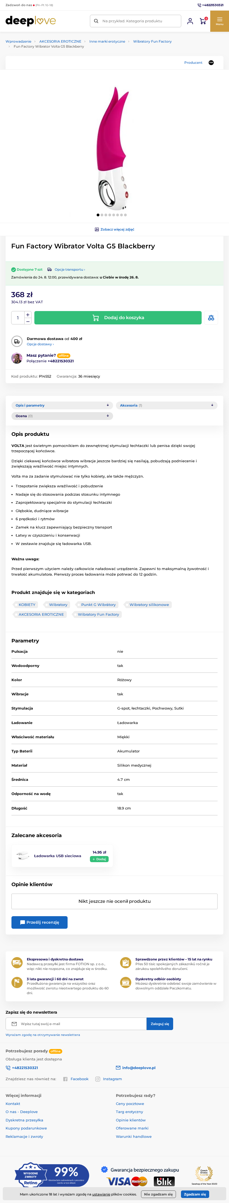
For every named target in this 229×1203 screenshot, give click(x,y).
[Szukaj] (96, 21)
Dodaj (101, 859)
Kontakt (13, 1103)
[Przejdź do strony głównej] (31, 21)
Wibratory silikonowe (149, 604)
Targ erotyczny (129, 1111)
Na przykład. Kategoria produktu (132, 21)
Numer (18, 317)
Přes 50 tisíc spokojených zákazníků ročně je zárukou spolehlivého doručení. (172, 966)
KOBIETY (27, 604)
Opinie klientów (131, 1120)
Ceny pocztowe (130, 1103)
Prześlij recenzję (42, 922)
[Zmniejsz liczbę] (28, 321)
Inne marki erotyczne (107, 41)
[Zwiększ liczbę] (28, 314)
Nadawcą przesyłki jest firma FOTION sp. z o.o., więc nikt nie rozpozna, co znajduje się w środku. (67, 966)
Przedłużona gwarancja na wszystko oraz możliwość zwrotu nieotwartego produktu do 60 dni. (68, 988)
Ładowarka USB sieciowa (57, 856)
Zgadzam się (195, 1194)
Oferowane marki (132, 1128)
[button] (219, 21)
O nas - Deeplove (22, 1111)
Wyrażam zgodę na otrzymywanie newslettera (43, 1035)
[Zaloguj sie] (190, 21)
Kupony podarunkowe (26, 1128)
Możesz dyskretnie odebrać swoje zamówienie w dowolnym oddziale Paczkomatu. (175, 985)
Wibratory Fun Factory (152, 41)
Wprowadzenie (18, 41)
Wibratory (58, 604)
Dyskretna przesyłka (24, 1120)
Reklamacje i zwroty (24, 1136)
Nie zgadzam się (158, 1194)
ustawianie (101, 1194)
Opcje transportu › (70, 269)
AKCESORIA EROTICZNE (60, 41)
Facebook (80, 1079)
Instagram (112, 1079)
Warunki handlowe (134, 1136)
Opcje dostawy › (40, 344)
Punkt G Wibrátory (98, 604)
